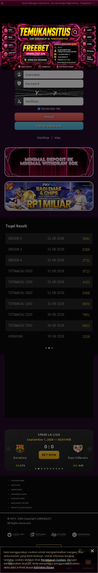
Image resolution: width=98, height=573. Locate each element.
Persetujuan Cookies (53, 559)
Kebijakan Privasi (44, 567)
